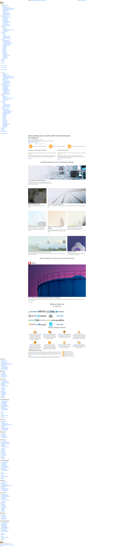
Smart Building (3, 409)
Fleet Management (4, 410)
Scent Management (4, 415)
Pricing (2, 60)
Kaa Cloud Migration (4, 372)
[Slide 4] (55, 309)
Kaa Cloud (3, 367)
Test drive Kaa (36, 141)
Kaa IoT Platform (4, 366)
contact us (34, 362)
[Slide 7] (60, 309)
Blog (2, 420)
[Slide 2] (52, 309)
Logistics (2, 395)
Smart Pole (3, 413)
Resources (3, 32)
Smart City (3, 396)
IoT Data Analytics (4, 381)
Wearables (3, 401)
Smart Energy (3, 397)
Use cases (3, 39)
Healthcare (3, 393)
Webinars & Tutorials (4, 421)
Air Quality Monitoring (5, 411)
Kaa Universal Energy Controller (6, 369)
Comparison (3, 379)
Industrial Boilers (4, 386)
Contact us (3, 61)
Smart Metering (4, 408)
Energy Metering (4, 414)
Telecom (2, 400)
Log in (2, 63)
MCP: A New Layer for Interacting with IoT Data (40, 0)
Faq (2, 419)
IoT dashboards (4, 15)
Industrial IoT (3, 394)
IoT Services (3, 382)
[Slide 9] (63, 309)
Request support (31, 141)
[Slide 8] (61, 309)
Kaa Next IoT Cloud (4, 368)
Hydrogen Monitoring (5, 387)
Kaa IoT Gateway (4, 370)
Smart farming (3, 407)
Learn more (30, 158)
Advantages (3, 378)
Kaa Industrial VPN (4, 374)
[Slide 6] (58, 309)
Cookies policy (11, 550)
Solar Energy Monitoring (5, 388)
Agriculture (3, 389)
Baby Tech (3, 402)
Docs (77, 0)
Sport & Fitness (4, 399)
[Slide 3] (53, 309)
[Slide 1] (50, 309)
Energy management (5, 406)
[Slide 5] (57, 309)
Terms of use (2, 550)
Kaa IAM (2, 371)
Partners (2, 59)
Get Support (84, 0)
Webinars (80, 0)
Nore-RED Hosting (4, 373)
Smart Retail (3, 398)
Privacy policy (7, 550)
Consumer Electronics (5, 391)
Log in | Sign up (4, 67)
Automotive (3, 390)
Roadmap (3, 418)
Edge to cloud (3, 380)
